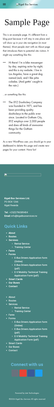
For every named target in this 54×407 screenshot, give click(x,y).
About (12, 233)
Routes (12, 236)
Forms (12, 254)
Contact (13, 286)
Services (13, 240)
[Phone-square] (15, 373)
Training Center (22, 247)
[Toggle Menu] (4, 4)
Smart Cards (16, 279)
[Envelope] (23, 373)
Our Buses (14, 282)
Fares (12, 250)
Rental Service (21, 243)
